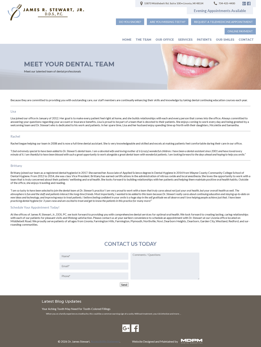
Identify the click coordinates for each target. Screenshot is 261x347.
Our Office (165, 39)
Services (185, 39)
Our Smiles (225, 39)
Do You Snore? (130, 21)
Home (126, 39)
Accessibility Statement (105, 341)
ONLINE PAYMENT (240, 31)
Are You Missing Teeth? (167, 21)
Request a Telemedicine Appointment (223, 21)
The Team (143, 39)
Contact (246, 39)
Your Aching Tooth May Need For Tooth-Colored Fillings (76, 308)
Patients (204, 39)
